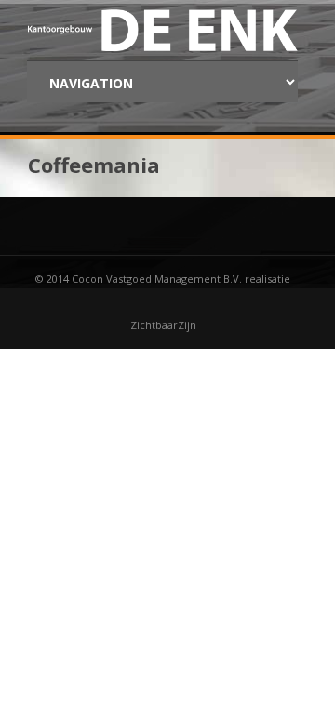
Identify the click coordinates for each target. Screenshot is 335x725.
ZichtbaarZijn (163, 325)
